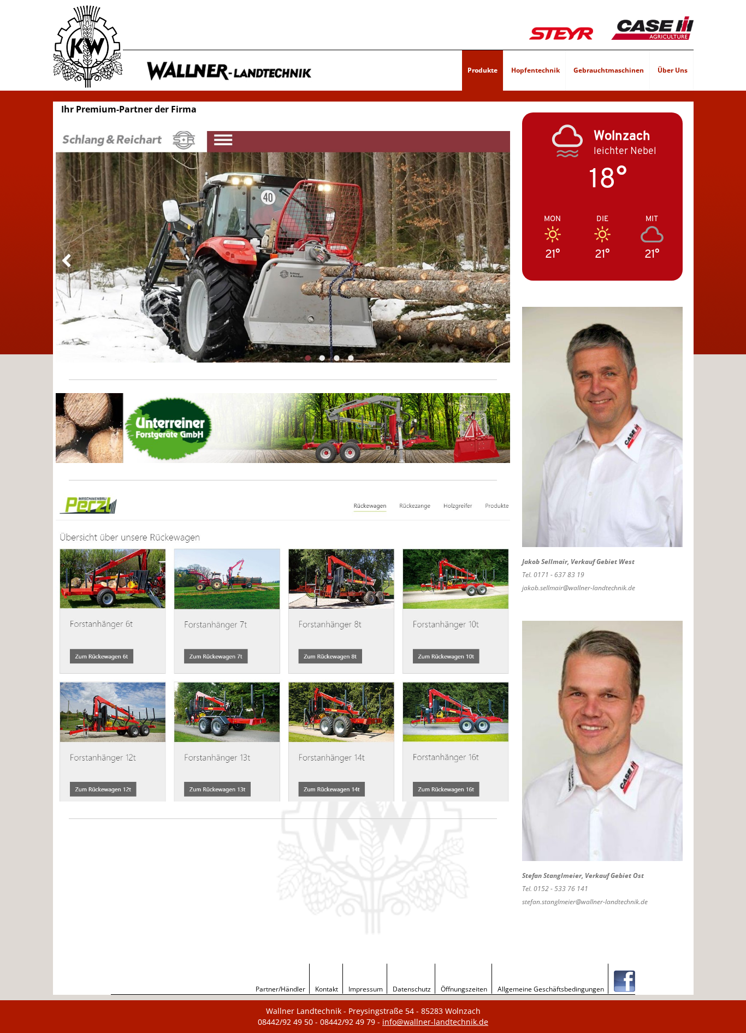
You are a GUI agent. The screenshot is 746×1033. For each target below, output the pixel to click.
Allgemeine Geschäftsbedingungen (551, 989)
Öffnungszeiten (464, 989)
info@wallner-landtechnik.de (435, 1022)
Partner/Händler (280, 989)
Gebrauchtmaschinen (608, 70)
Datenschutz (412, 989)
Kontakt (326, 989)
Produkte (482, 70)
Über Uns (673, 70)
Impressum (365, 989)
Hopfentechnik (535, 70)
